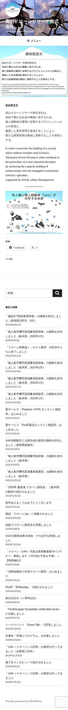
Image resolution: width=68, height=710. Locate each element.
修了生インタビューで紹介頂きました (28, 662)
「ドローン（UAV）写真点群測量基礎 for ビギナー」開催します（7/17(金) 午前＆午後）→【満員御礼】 (33, 556)
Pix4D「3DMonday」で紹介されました (29, 587)
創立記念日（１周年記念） (21, 598)
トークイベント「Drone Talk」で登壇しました (33, 624)
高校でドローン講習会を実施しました (28, 524)
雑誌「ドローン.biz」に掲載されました (29, 513)
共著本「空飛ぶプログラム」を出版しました (32, 635)
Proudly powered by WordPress (23, 701)
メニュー (36, 40)
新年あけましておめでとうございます (28, 502)
